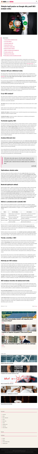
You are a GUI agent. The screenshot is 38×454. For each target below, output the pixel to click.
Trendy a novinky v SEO (8, 52)
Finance (36, 306)
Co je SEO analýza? (8, 41)
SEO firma (2, 76)
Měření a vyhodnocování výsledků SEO (11, 50)
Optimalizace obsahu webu (9, 47)
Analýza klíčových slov (8, 45)
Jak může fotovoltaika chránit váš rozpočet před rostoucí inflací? (17, 320)
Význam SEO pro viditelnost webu (10, 39)
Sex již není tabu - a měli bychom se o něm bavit (9, 393)
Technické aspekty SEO (8, 43)
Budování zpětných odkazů (9, 48)
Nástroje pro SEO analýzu (9, 54)
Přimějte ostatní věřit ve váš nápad (7, 363)
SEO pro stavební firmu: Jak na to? (7, 383)
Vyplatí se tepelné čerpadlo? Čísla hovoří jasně (17, 332)
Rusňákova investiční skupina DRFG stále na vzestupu (19, 344)
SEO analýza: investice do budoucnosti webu (12, 55)
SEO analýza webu (30, 63)
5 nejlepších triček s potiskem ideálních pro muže (10, 373)
